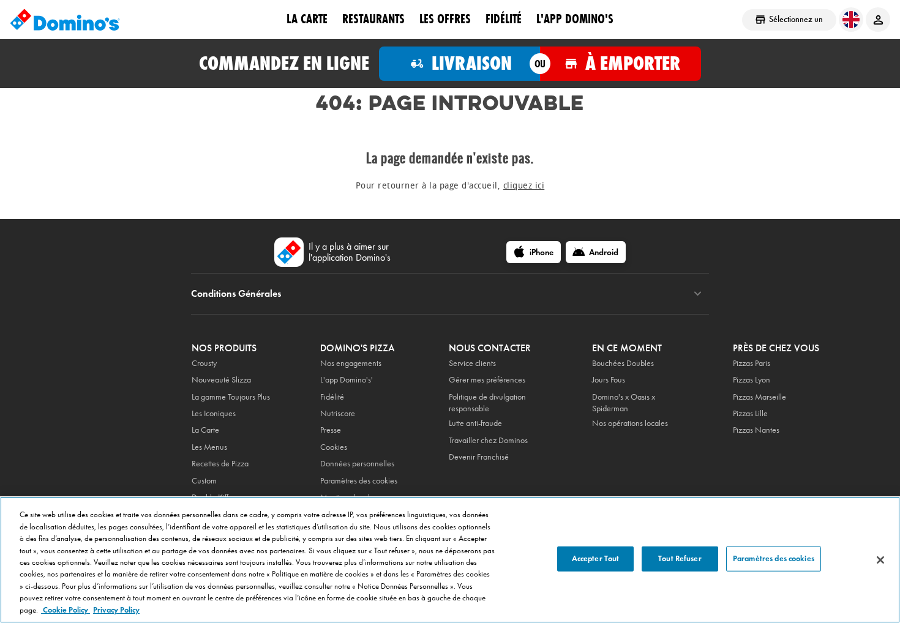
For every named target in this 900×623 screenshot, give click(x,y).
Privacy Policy (116, 610)
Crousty (204, 363)
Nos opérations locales (630, 423)
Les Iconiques (214, 413)
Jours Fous (608, 380)
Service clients (472, 363)
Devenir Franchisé (479, 457)
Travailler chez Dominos (488, 440)
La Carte (307, 19)
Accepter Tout (596, 558)
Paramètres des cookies (358, 481)
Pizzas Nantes (756, 430)
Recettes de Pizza (220, 463)
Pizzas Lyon (751, 380)
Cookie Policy (65, 610)
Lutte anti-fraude (475, 423)
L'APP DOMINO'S (574, 19)
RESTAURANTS (373, 19)
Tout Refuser (680, 558)
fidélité (504, 19)
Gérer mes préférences (487, 380)
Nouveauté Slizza (221, 380)
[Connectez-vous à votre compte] (878, 19)
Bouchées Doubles (623, 363)
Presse (330, 430)
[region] (450, 559)
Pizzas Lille (750, 413)
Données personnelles (357, 463)
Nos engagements (350, 363)
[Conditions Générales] (697, 294)
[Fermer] (880, 560)
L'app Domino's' (346, 380)
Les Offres (445, 19)
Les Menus (209, 447)
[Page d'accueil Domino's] (65, 20)
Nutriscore (337, 413)
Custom (204, 481)
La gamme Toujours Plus (231, 397)
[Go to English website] (851, 19)
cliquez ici (524, 186)
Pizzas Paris (751, 363)
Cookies (333, 447)
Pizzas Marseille (759, 397)
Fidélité (332, 397)
